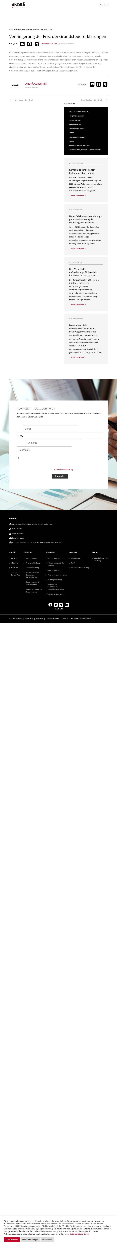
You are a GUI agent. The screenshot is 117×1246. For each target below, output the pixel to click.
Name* (84, 443)
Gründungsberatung (55, 558)
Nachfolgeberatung (55, 579)
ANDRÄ (12, 552)
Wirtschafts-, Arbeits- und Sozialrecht (85, 150)
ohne (72, 141)
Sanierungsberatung (55, 570)
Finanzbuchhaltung (33, 563)
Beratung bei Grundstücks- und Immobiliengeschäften (56, 586)
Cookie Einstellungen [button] (52, 618)
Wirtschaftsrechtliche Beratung (101, 559)
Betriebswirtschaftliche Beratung (56, 564)
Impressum (39, 619)
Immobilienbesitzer (77, 137)
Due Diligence (76, 558)
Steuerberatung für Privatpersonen (33, 583)
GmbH (72, 133)
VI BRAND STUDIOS (85, 619)
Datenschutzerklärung (63, 469)
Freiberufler (75, 124)
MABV (73, 563)
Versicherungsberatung (56, 594)
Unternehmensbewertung (57, 575)
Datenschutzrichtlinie (79, 1234)
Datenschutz (29, 619)
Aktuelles (14, 563)
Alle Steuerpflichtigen (79, 112)
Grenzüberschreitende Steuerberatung (34, 590)
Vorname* (21, 443)
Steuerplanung (31, 558)
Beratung (50, 552)
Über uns (14, 568)
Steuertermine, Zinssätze (80, 145)
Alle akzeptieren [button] (12, 1239)
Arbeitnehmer (75, 120)
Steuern (28, 552)
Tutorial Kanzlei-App (15, 573)
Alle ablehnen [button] (47, 1239)
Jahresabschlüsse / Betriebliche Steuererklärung (33, 574)
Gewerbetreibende (77, 129)
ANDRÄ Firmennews (77, 116)
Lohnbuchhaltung (32, 568)
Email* (20, 429)
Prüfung (73, 552)
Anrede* (82, 429)
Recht (95, 552)
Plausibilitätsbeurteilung (80, 568)
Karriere (14, 558)
